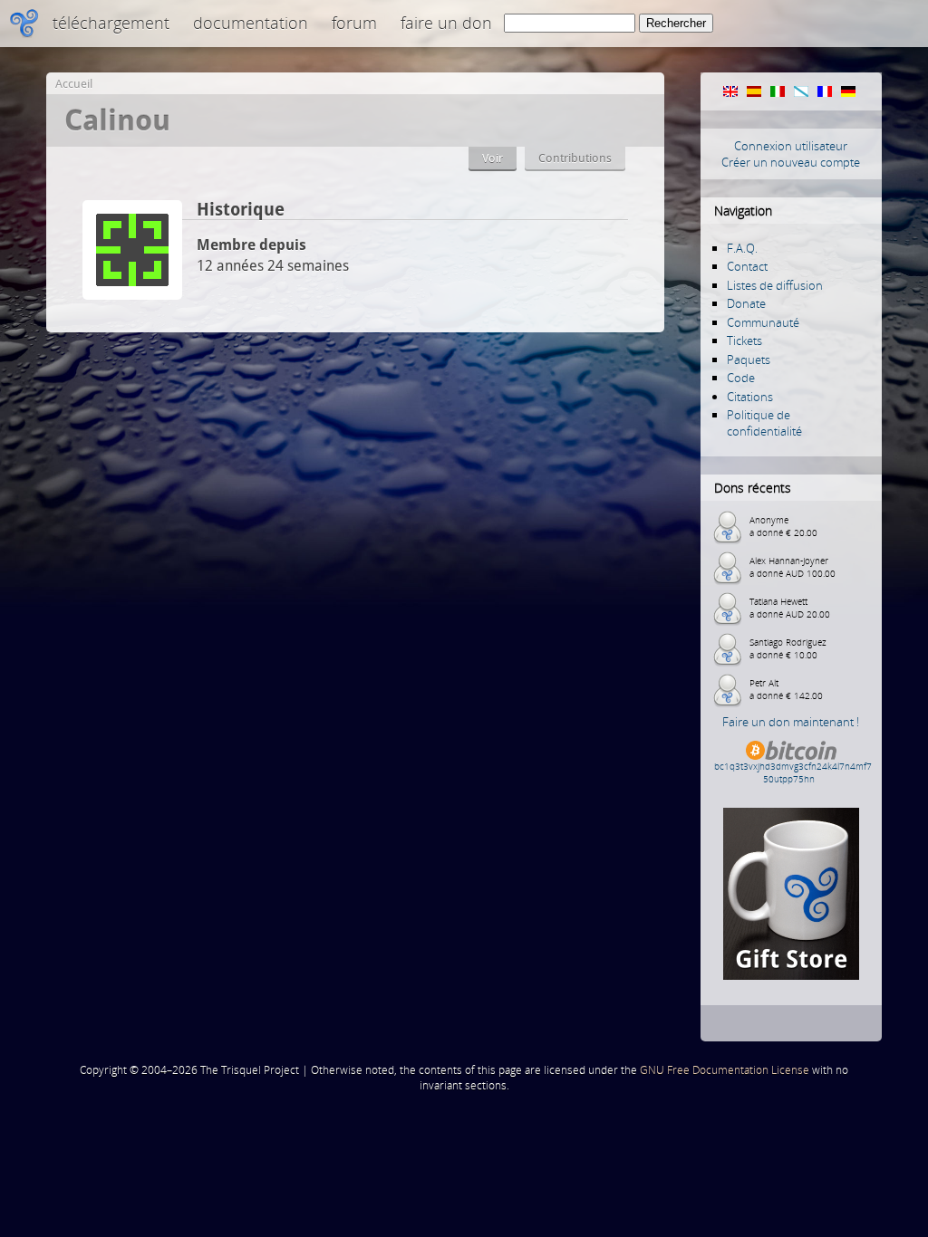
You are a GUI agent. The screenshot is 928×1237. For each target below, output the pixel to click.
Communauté (763, 322)
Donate (746, 303)
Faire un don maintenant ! (790, 722)
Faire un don (446, 23)
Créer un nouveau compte (790, 162)
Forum (354, 23)
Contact (747, 266)
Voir (492, 158)
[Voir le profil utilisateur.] (132, 294)
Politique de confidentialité (764, 423)
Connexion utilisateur (790, 146)
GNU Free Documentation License (724, 1070)
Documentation (250, 23)
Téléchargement (111, 23)
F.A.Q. (742, 248)
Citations (750, 396)
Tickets (744, 340)
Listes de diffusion (775, 285)
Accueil (73, 84)
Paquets (748, 359)
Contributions (575, 158)
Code (741, 377)
